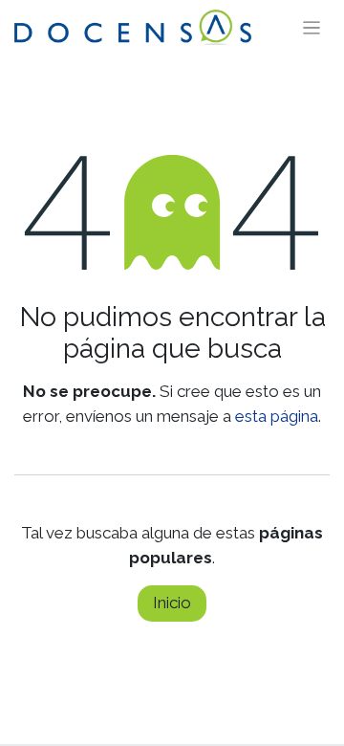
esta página (276, 416)
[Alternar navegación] (312, 28)
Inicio (172, 602)
